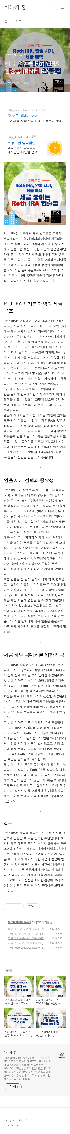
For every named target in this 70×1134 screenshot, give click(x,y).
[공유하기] (15, 906)
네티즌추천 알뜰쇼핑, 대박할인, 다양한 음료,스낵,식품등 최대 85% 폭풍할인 (23, 150)
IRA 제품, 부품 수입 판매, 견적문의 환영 (34, 121)
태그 (18, 21)
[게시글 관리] (19, 906)
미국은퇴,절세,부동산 (19, 922)
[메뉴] (63, 7)
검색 (54, 7)
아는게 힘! (16, 7)
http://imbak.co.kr (19, 137)
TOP (63, 1122)
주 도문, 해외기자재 (22, 116)
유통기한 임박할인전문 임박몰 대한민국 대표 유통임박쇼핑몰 (23, 143)
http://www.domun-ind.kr (23, 110)
